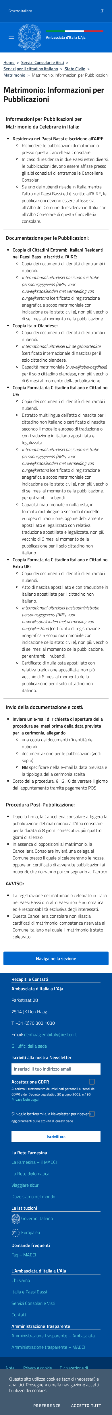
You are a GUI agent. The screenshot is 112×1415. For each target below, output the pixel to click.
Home (9, 62)
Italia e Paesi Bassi (29, 1291)
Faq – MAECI (23, 1254)
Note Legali (31, 1099)
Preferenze (47, 1406)
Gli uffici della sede (29, 1045)
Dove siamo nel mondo (33, 1196)
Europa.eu (30, 1232)
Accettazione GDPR (30, 1081)
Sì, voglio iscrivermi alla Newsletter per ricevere (51, 1114)
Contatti (19, 1314)
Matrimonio (14, 75)
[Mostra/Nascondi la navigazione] (11, 36)
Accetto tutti (87, 1406)
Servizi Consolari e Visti (42, 62)
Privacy (16, 1099)
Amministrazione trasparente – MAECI (48, 1347)
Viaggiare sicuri (25, 1185)
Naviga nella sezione (56, 958)
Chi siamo (20, 1280)
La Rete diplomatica (30, 1173)
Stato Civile (75, 68)
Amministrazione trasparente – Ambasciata (53, 1335)
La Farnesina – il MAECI (34, 1162)
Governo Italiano (20, 10)
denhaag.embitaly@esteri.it (50, 1034)
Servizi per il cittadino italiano (30, 68)
